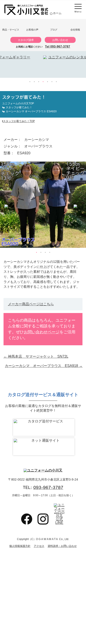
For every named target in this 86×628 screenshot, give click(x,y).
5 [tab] (47, 81)
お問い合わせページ (42, 332)
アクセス (39, 546)
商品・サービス (10, 29)
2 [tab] (34, 81)
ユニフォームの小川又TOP (18, 103)
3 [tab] (38, 81)
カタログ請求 (26, 39)
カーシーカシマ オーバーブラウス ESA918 (43, 366)
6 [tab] (51, 81)
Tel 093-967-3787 (57, 46)
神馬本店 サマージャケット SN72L (36, 356)
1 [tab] (29, 81)
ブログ (53, 29)
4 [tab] (43, 81)
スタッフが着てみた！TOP (19, 121)
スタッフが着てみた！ (19, 107)
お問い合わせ (60, 39)
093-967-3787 (48, 487)
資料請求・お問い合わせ (62, 546)
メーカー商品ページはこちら (31, 304)
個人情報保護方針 (19, 546)
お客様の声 (32, 29)
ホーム (57, 13)
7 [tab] (56, 81)
